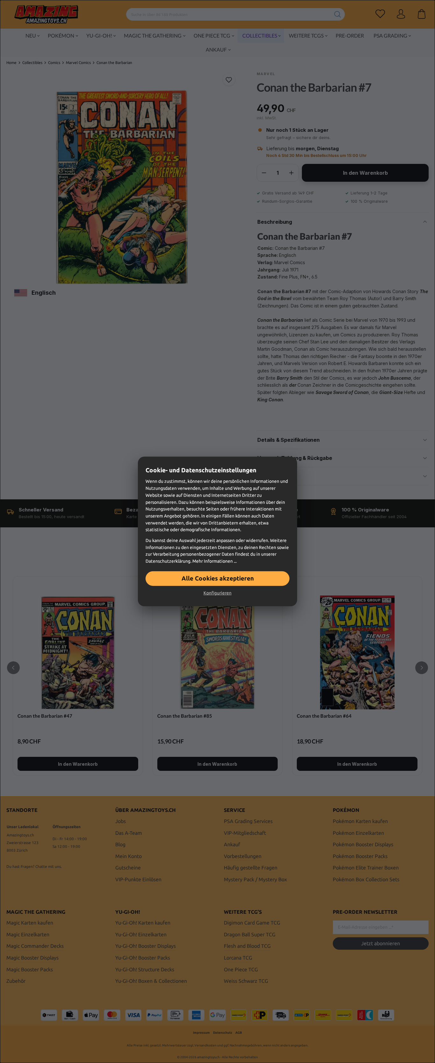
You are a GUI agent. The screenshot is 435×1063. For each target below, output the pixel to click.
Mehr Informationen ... (214, 561)
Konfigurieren (217, 592)
